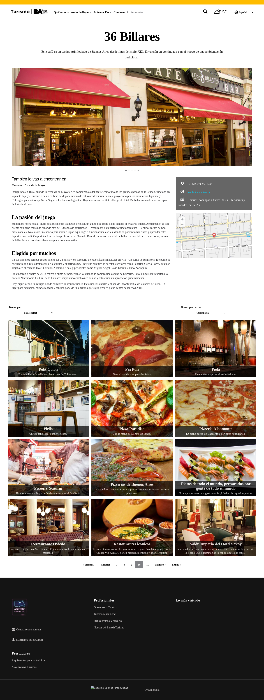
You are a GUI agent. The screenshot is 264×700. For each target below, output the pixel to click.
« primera (88, 564)
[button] (18, 117)
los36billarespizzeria (198, 192)
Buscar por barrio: (191, 307)
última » (176, 564)
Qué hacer (60, 12)
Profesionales (135, 12)
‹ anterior (105, 564)
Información (102, 12)
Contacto (119, 12)
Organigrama (152, 689)
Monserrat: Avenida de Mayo (28, 185)
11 (147, 564)
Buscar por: (15, 307)
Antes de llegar (80, 12)
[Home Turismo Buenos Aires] (29, 11)
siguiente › (160, 564)
